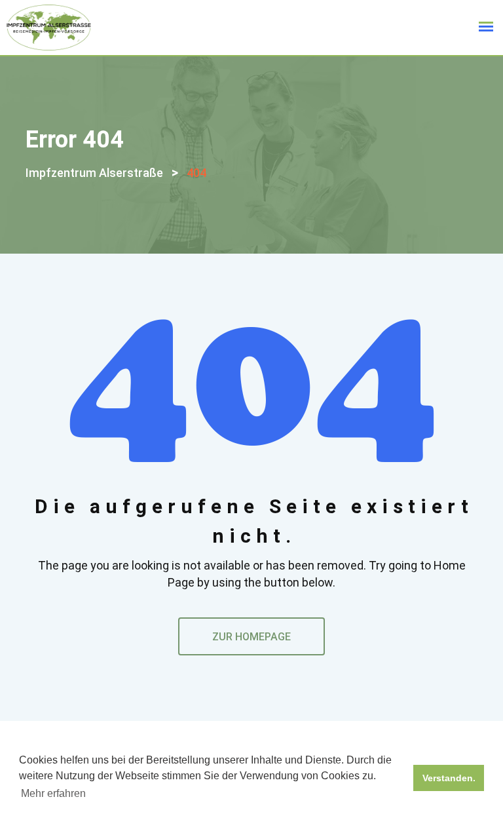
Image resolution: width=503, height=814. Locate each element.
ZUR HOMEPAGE (251, 636)
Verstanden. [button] (448, 778)
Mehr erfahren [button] (53, 793)
